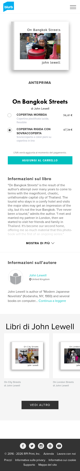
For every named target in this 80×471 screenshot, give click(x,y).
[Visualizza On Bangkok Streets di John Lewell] (40, 46)
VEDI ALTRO (40, 405)
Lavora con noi (66, 453)
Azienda (48, 453)
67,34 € (67, 129)
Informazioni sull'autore (32, 262)
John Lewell (38, 275)
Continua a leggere (52, 301)
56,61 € (67, 115)
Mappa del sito (47, 465)
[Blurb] (8, 8)
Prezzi (8, 460)
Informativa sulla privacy (30, 460)
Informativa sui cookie (62, 460)
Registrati (56, 7)
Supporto (29, 465)
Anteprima (40, 82)
